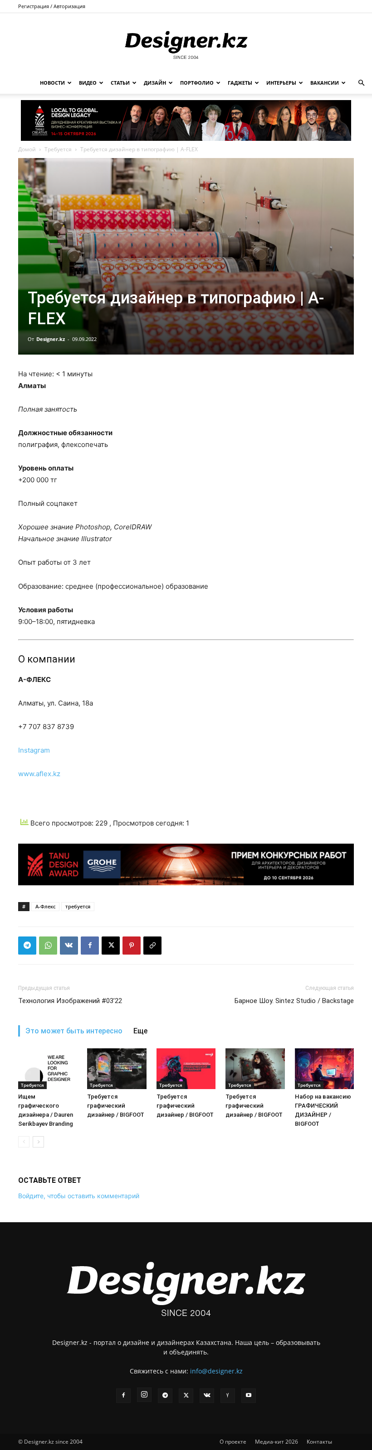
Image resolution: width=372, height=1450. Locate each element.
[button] (361, 83)
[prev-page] (23, 1142)
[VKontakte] (207, 1395)
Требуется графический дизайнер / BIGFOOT (115, 1105)
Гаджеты (240, 82)
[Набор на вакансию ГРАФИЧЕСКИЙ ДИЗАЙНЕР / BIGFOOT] (324, 1068)
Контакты (319, 1441)
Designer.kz (50, 339)
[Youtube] (248, 1395)
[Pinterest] (131, 945)
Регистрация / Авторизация (51, 6)
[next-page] (38, 1142)
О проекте (233, 1441)
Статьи (120, 82)
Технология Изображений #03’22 (70, 1001)
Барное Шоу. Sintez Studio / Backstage (294, 1001)
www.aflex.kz (39, 773)
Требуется (58, 149)
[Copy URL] (152, 945)
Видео (88, 82)
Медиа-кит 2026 (276, 1441)
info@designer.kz (216, 1371)
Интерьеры (281, 82)
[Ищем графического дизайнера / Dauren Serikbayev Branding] (47, 1068)
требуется (77, 906)
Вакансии (324, 82)
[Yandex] (227, 1395)
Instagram (34, 750)
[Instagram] (144, 1395)
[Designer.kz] (186, 43)
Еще (140, 1031)
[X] (111, 945)
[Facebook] (90, 945)
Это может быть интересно (73, 1031)
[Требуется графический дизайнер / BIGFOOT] (116, 1068)
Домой (27, 149)
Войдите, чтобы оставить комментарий (78, 1196)
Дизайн (155, 82)
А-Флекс (45, 906)
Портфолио (197, 82)
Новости (52, 82)
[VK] (69, 945)
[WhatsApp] (48, 945)
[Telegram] (27, 945)
